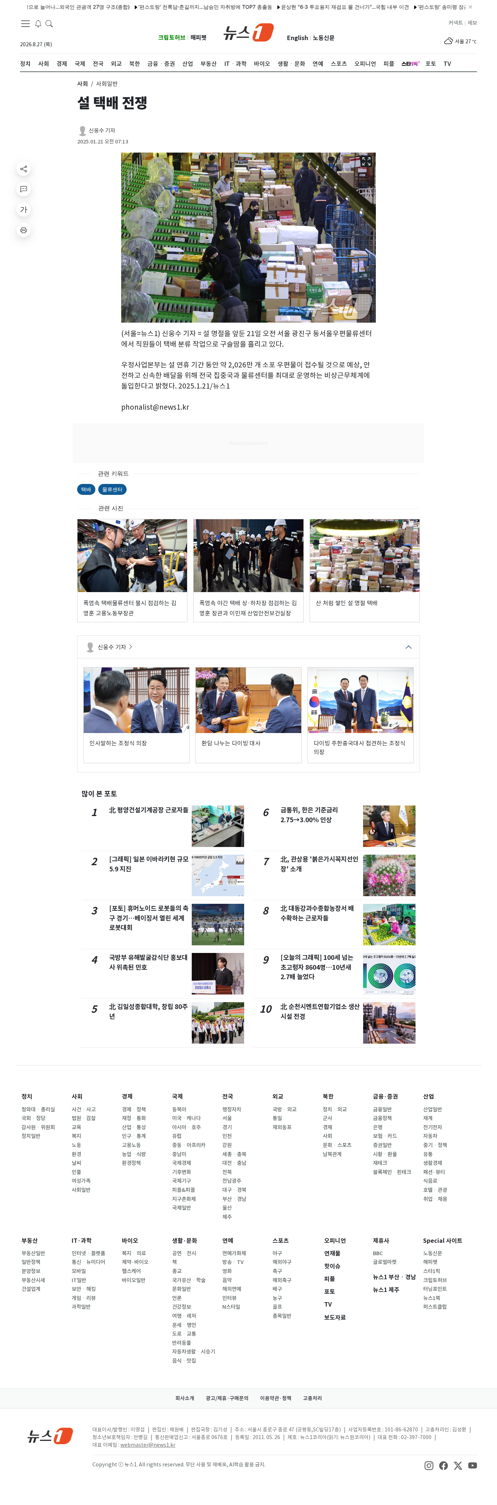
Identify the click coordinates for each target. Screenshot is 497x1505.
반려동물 (181, 1343)
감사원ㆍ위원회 (38, 1127)
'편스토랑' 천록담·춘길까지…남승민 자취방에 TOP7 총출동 (178, 7)
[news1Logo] (50, 1435)
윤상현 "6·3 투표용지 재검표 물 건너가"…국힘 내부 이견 (318, 7)
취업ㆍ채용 (435, 1199)
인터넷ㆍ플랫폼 (88, 1253)
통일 (277, 1118)
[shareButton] (23, 168)
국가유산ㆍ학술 (189, 1280)
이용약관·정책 (275, 1398)
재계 (428, 1118)
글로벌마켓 (385, 1262)
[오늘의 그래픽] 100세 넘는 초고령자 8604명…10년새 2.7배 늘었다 (317, 967)
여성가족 (81, 1181)
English (297, 38)
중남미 (179, 1154)
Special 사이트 (442, 1241)
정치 (26, 1096)
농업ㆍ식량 (134, 1154)
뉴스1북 (431, 1298)
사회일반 (81, 1190)
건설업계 (30, 1289)
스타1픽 (431, 1271)
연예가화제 (234, 1253)
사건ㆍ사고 (84, 1109)
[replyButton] (23, 189)
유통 (428, 1154)
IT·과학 (82, 1241)
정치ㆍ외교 (335, 1109)
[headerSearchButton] (49, 23)
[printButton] (23, 229)
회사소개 (184, 1398)
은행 (377, 1127)
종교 (177, 1271)
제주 (227, 1217)
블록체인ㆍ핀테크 (392, 1172)
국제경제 (181, 1163)
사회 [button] (82, 83)
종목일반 (282, 1316)
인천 (227, 1136)
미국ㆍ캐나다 (186, 1118)
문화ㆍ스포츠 (337, 1145)
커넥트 (456, 23)
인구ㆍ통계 (134, 1136)
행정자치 (231, 1109)
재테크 (380, 1163)
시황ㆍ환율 (385, 1154)
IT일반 (79, 1280)
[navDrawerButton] (25, 23)
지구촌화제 (184, 1199)
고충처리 (312, 1398)
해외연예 (231, 1289)
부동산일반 (33, 1253)
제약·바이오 (135, 1262)
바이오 (130, 1241)
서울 (227, 1118)
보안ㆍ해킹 (84, 1289)
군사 (327, 1118)
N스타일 (231, 1307)
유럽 (177, 1136)
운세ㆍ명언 (184, 1325)
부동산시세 (33, 1280)
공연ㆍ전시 (184, 1253)
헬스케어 (131, 1271)
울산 (227, 1208)
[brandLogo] (249, 31)
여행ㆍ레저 (184, 1316)
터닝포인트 (435, 1289)
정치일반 (30, 1136)
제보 (472, 23)
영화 (227, 1271)
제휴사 (381, 1241)
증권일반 (382, 1145)
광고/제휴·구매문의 (227, 1398)
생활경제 (432, 1163)
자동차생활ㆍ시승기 (193, 1351)
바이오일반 (134, 1280)
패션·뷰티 (434, 1172)
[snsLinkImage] (429, 1465)
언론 (177, 1298)
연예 (227, 1241)
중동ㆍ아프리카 (189, 1145)
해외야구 (282, 1262)
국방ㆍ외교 (285, 1109)
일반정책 (30, 1262)
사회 (77, 1096)
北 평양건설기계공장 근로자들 (148, 810)
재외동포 (282, 1127)
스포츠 (281, 1241)
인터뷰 (229, 1298)
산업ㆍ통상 (134, 1127)
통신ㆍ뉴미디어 (88, 1262)
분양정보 (30, 1271)
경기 (227, 1127)
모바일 (79, 1271)
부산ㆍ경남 (234, 1199)
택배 (86, 489)
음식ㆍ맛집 (184, 1361)
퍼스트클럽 (435, 1307)
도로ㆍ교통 (184, 1334)
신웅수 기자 (102, 130)
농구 (277, 1298)
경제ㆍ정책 (134, 1109)
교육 (76, 1127)
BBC (378, 1253)
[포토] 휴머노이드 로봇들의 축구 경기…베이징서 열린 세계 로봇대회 (148, 918)
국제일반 (181, 1208)
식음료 (430, 1181)
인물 (76, 1172)
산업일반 (432, 1109)
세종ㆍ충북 (234, 1154)
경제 (127, 1096)
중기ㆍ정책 (435, 1145)
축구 (277, 1271)
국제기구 (181, 1181)
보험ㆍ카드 (385, 1136)
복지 (76, 1136)
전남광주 (231, 1181)
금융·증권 (385, 1096)
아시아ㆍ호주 (186, 1127)
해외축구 (282, 1280)
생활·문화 (184, 1241)
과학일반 (81, 1307)
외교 (278, 1096)
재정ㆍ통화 (134, 1118)
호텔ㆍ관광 (435, 1190)
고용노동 (131, 1145)
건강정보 (181, 1307)
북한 (328, 1096)
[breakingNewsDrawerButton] (38, 23)
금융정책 (382, 1118)
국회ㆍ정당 (33, 1118)
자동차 (430, 1136)
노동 (76, 1145)
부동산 (29, 1241)
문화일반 (181, 1289)
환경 (76, 1154)
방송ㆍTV (233, 1262)
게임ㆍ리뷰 (84, 1298)
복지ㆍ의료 (134, 1253)
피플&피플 (183, 1190)
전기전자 (432, 1127)
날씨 (76, 1163)
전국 (227, 1096)
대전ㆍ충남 (234, 1163)
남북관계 (332, 1154)
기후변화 (181, 1172)
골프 (277, 1307)
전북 (227, 1172)
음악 (227, 1280)
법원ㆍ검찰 (84, 1118)
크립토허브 (172, 38)
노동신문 (324, 38)
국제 (177, 1096)
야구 (277, 1253)
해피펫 (198, 38)
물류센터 (112, 489)
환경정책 (131, 1163)
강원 (227, 1145)
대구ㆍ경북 (234, 1190)
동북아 (179, 1109)
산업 (428, 1096)
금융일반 (382, 1109)
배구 (277, 1289)
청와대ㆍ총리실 (38, 1109)
